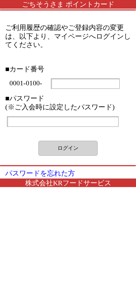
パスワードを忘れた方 (40, 173)
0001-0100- (26, 83)
